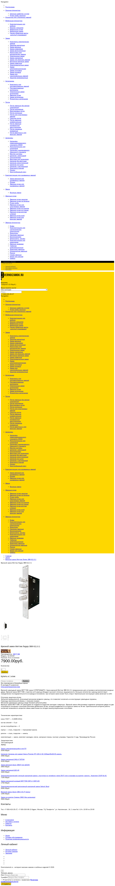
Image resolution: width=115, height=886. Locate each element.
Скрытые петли (15, 118)
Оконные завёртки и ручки (19, 14)
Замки (7, 558)
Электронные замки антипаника (17, 92)
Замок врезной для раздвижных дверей (17, 179)
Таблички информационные (16, 246)
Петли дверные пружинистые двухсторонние (15, 125)
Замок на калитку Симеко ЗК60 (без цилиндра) (18, 797)
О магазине (9, 820)
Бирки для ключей (16, 256)
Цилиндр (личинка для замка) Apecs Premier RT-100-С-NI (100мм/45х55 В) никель (31, 754)
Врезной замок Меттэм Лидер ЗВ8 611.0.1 (20, 559)
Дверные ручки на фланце (19, 201)
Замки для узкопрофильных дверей (19, 75)
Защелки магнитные (17, 45)
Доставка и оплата (11, 268)
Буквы (12, 226)
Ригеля (12, 253)
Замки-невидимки (16, 49)
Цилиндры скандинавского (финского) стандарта (19, 151)
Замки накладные (16, 58)
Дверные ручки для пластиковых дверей (17, 205)
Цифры (12, 258)
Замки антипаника (16, 97)
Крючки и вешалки (16, 28)
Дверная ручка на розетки (19, 208)
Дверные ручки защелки (19, 199)
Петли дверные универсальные (15, 121)
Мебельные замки (16, 31)
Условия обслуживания (13, 837)
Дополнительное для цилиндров (17, 147)
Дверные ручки (15, 95)
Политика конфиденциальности (17, 839)
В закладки (5, 685)
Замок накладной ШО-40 (10, 770)
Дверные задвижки (17, 244)
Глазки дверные (16, 255)
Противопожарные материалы (17, 89)
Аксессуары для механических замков (18, 53)
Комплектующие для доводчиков (17, 241)
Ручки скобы (14, 203)
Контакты (8, 269)
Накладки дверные (17, 235)
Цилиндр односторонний (19, 163)
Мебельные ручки (16, 29)
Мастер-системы (16, 154)
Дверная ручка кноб (17, 215)
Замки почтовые (16, 70)
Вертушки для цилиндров (19, 159)
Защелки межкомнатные (19, 78)
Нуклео (12, 170)
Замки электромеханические (18, 68)
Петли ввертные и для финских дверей (18, 133)
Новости (8, 823)
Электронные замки (17, 56)
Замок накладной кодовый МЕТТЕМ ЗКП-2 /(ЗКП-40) (20, 781)
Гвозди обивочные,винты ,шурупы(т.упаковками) (19, 34)
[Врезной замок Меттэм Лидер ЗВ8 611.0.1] (29, 619)
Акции (7, 835)
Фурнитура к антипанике (19, 99)
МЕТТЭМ (16, 654)
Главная (8, 556)
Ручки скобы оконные (18, 15)
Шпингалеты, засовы (17, 238)
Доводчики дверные (17, 249)
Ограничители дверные (18, 251)
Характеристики (14, 687)
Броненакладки (15, 237)
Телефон (4, 877)
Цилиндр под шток (16, 165)
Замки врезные (15, 47)
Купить (25, 681)
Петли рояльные (16, 113)
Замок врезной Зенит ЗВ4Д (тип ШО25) (15, 765)
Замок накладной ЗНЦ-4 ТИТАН (12, 759)
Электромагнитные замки (19, 65)
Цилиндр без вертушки (18, 161)
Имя (2, 875)
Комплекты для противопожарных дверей (19, 85)
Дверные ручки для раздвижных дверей (17, 185)
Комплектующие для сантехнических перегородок (17, 229)
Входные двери (15, 193)
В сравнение (14, 685)
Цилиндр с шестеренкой (19, 166)
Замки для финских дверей (20, 60)
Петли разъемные (16, 109)
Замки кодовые (15, 72)
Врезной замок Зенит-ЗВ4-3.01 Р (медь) (15, 792)
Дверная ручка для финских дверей (17, 218)
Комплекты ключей (17, 168)
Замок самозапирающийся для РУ (13, 748)
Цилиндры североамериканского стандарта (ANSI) (18, 143)
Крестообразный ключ (18, 172)
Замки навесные (16, 63)
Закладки (8, 853)
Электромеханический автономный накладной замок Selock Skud (25, 786)
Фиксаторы (14, 233)
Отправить (6, 884)
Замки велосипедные (18, 51)
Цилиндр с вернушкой (18, 156)
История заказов (11, 851)
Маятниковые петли (17, 111)
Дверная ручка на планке (19, 210)
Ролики (12, 182)
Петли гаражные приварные (16, 130)
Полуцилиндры (15, 157)
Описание (4, 687)
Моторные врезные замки (19, 61)
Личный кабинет (10, 266)
